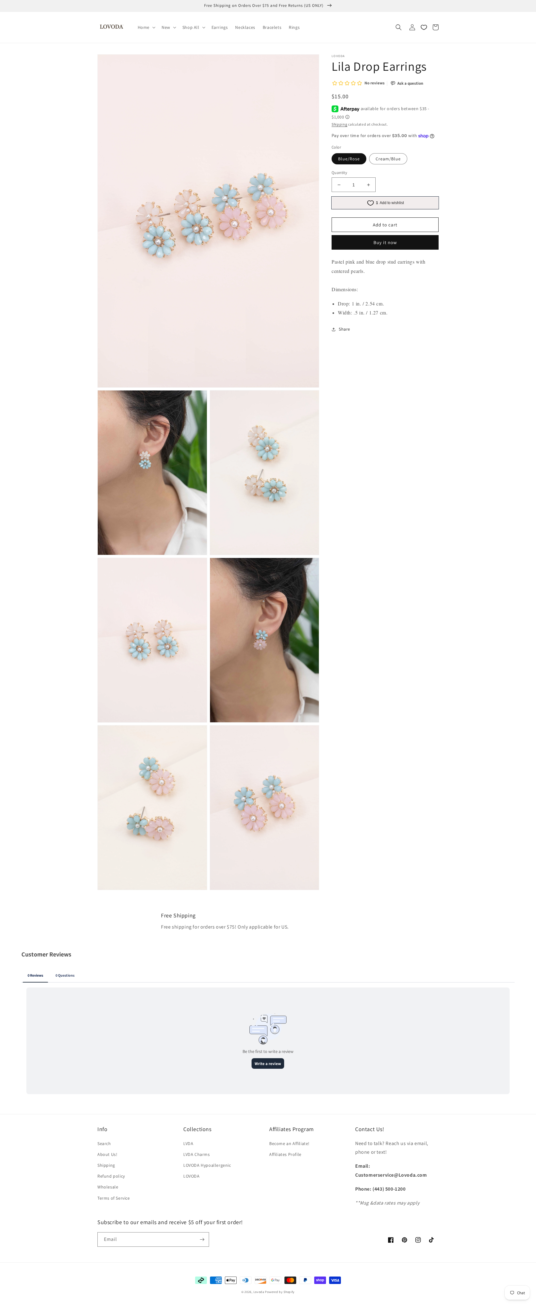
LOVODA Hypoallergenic (207, 1165)
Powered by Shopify (280, 1292)
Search (104, 1143)
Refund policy (111, 1176)
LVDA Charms (196, 1154)
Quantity (339, 172)
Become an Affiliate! (289, 1143)
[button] (146, 27)
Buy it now (385, 243)
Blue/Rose (349, 159)
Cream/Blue (388, 159)
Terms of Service (113, 1198)
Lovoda (258, 1292)
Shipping (339, 124)
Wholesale (107, 1187)
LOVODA (191, 1176)
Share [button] (344, 329)
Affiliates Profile (285, 1154)
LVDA (188, 1143)
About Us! (107, 1154)
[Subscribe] (202, 1239)
